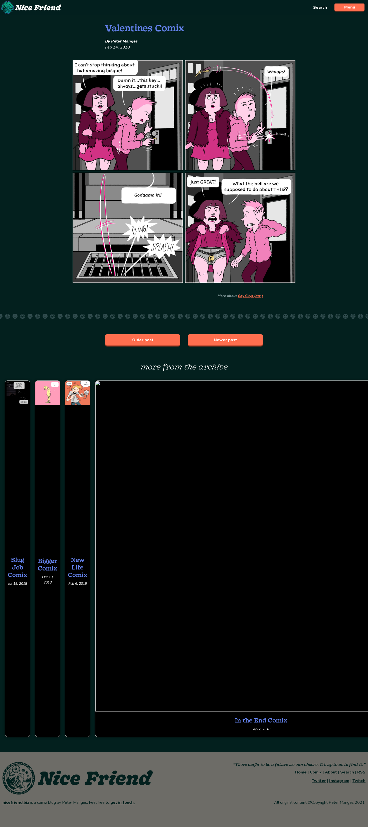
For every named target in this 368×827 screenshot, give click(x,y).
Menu (349, 7)
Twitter (319, 781)
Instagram (339, 781)
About (331, 772)
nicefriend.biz (16, 802)
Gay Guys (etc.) (250, 296)
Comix (316, 772)
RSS (361, 772)
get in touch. (122, 802)
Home (301, 772)
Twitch (358, 781)
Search (320, 7)
